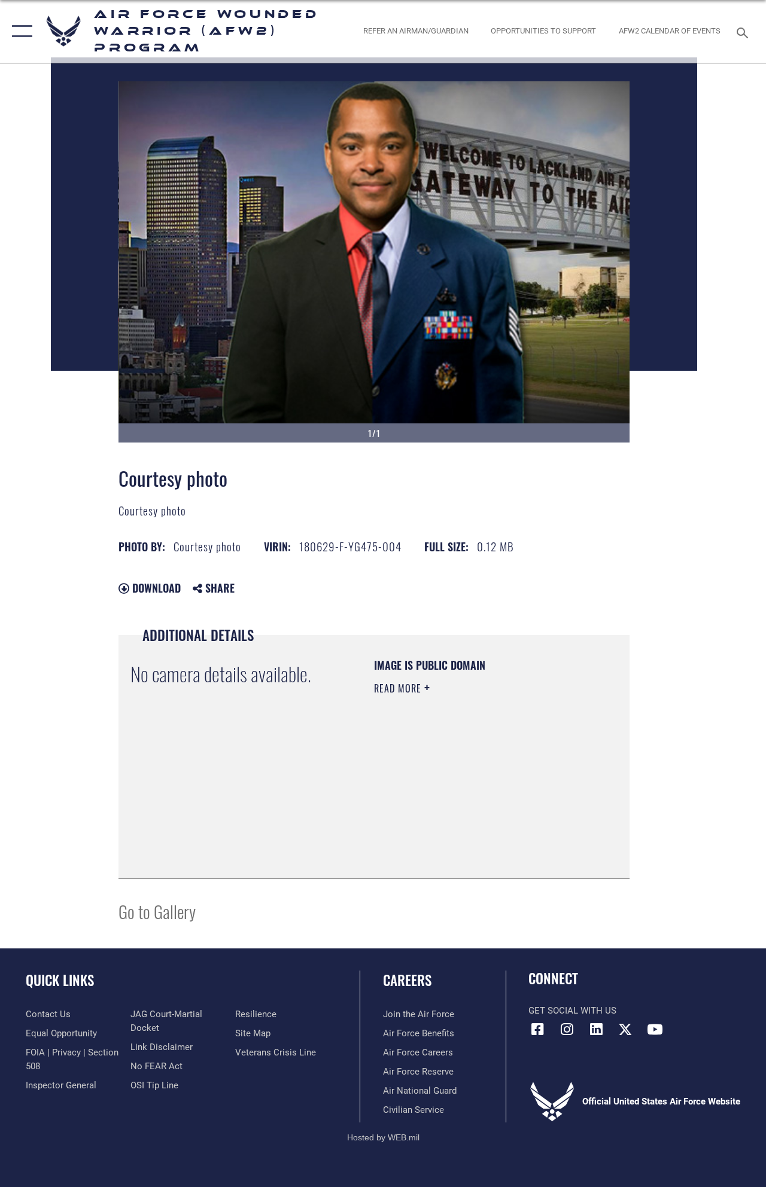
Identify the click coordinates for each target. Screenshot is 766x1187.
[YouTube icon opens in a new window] (655, 1029)
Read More (399, 688)
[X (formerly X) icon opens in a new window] (625, 1029)
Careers (407, 980)
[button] (19, 31)
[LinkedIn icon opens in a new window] (596, 1029)
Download (155, 588)
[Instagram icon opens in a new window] (567, 1029)
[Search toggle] (744, 31)
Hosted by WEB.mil (383, 1137)
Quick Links (60, 980)
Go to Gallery (157, 911)
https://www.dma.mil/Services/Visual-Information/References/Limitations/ (446, 806)
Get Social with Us (572, 1010)
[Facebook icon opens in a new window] (537, 1029)
